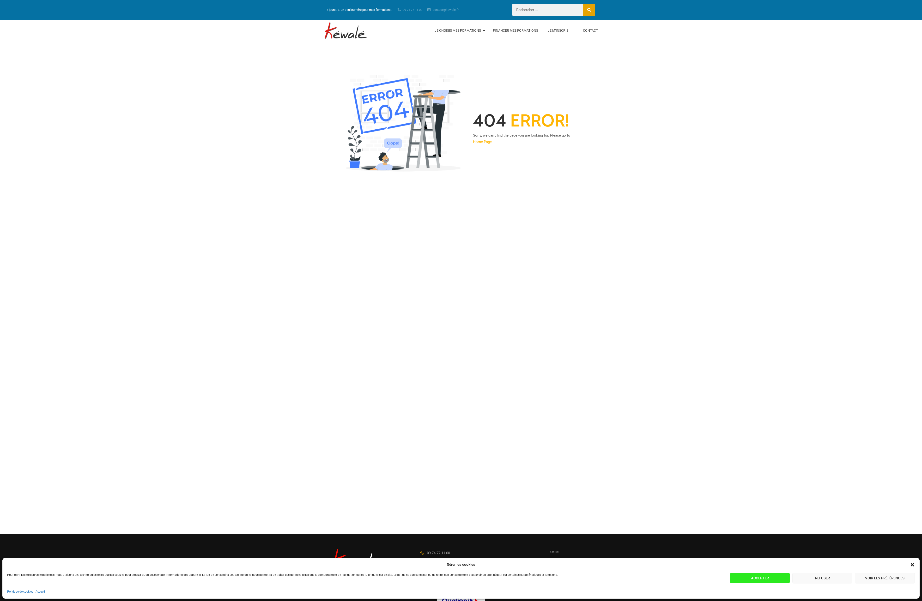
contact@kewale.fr (446, 10)
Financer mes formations (515, 30)
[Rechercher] (589, 10)
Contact (590, 30)
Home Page (482, 142)
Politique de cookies (20, 591)
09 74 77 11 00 (412, 10)
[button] (912, 564)
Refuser (822, 578)
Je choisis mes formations (458, 30)
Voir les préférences (884, 578)
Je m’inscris (558, 30)
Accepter (760, 578)
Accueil (40, 591)
